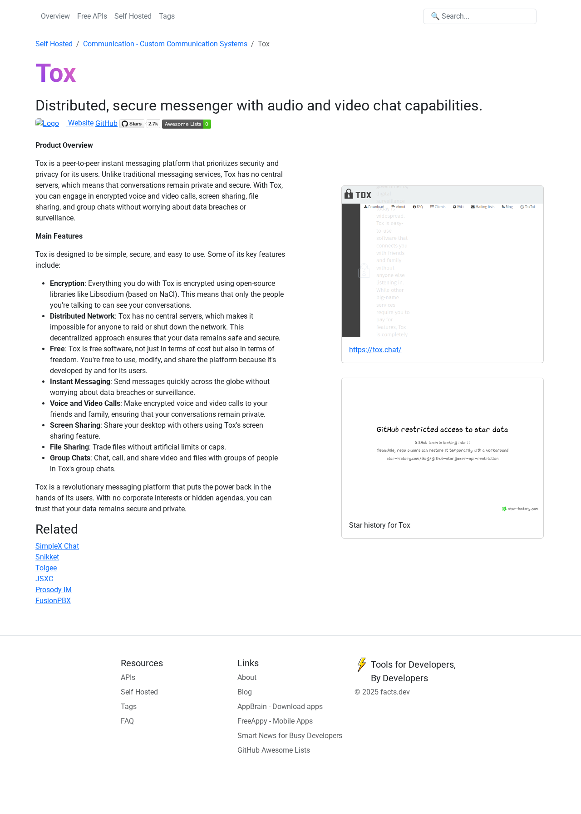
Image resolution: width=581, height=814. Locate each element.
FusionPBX (53, 600)
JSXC (44, 578)
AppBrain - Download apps (280, 706)
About (246, 677)
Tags (167, 16)
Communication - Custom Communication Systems (165, 44)
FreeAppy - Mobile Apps (275, 721)
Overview (55, 16)
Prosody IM (53, 589)
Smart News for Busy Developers (289, 735)
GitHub (106, 123)
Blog (244, 692)
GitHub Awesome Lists (273, 750)
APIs (128, 677)
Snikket (47, 557)
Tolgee (46, 568)
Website (80, 123)
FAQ (127, 721)
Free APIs (92, 16)
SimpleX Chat (57, 546)
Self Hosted (133, 16)
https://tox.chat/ (375, 349)
